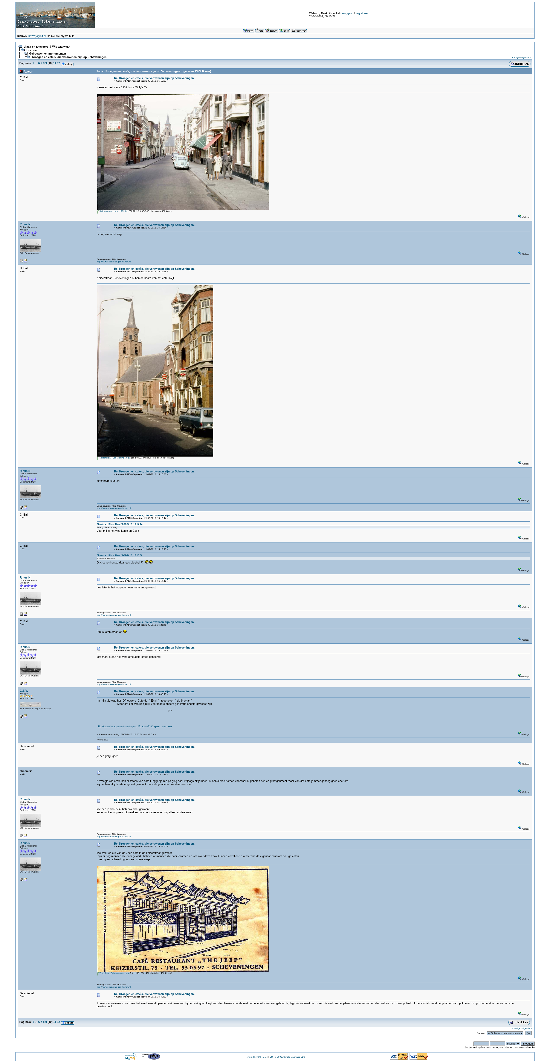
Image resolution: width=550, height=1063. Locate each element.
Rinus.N (25, 224)
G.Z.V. (24, 690)
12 (58, 63)
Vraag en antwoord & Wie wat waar (47, 46)
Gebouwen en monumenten (47, 53)
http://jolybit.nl (37, 36)
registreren (362, 13)
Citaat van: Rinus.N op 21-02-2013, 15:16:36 (119, 555)
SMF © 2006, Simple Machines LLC (287, 1057)
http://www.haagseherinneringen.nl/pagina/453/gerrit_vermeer (134, 726)
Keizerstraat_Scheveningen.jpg (115, 458)
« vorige (516, 57)
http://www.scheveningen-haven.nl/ (114, 261)
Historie (31, 50)
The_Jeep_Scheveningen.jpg (114, 973)
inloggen (347, 13)
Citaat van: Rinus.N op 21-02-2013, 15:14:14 (119, 524)
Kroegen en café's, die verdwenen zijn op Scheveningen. (69, 57)
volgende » (526, 57)
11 (54, 63)
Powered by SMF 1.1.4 (256, 1057)
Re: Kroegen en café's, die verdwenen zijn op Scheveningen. (154, 78)
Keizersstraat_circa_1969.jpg (113, 211)
